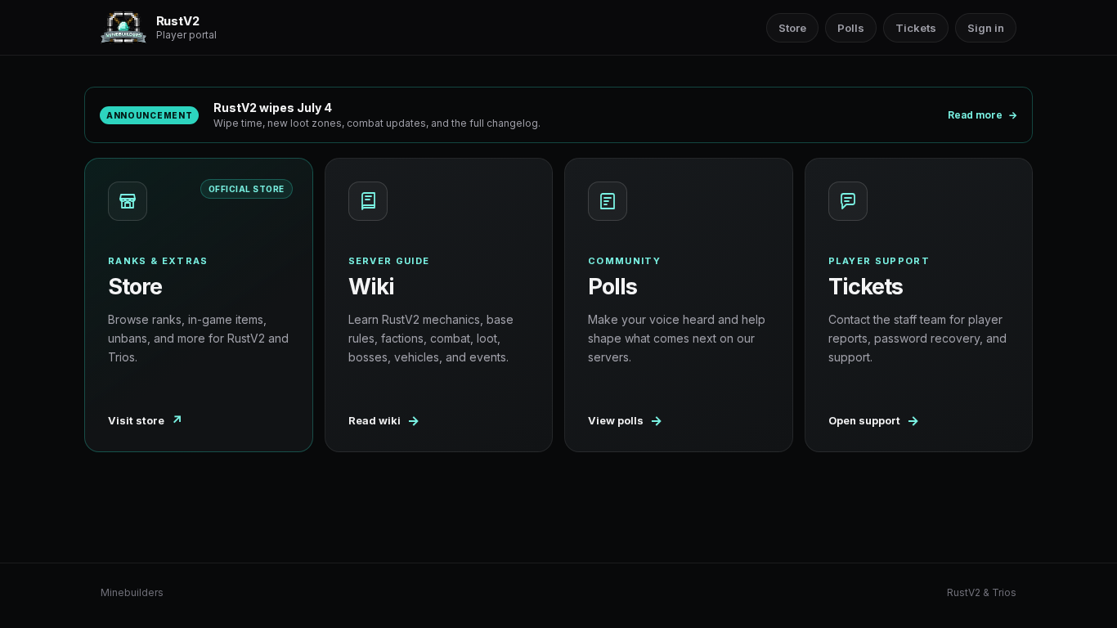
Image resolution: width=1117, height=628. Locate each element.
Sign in (985, 27)
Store (792, 27)
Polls (850, 27)
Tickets (915, 27)
